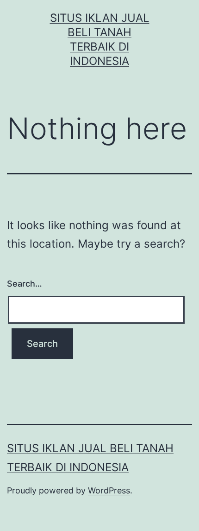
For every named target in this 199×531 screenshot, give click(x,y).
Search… (24, 283)
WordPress (109, 490)
